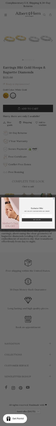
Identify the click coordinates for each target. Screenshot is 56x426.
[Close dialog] (53, 198)
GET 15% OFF (37, 219)
